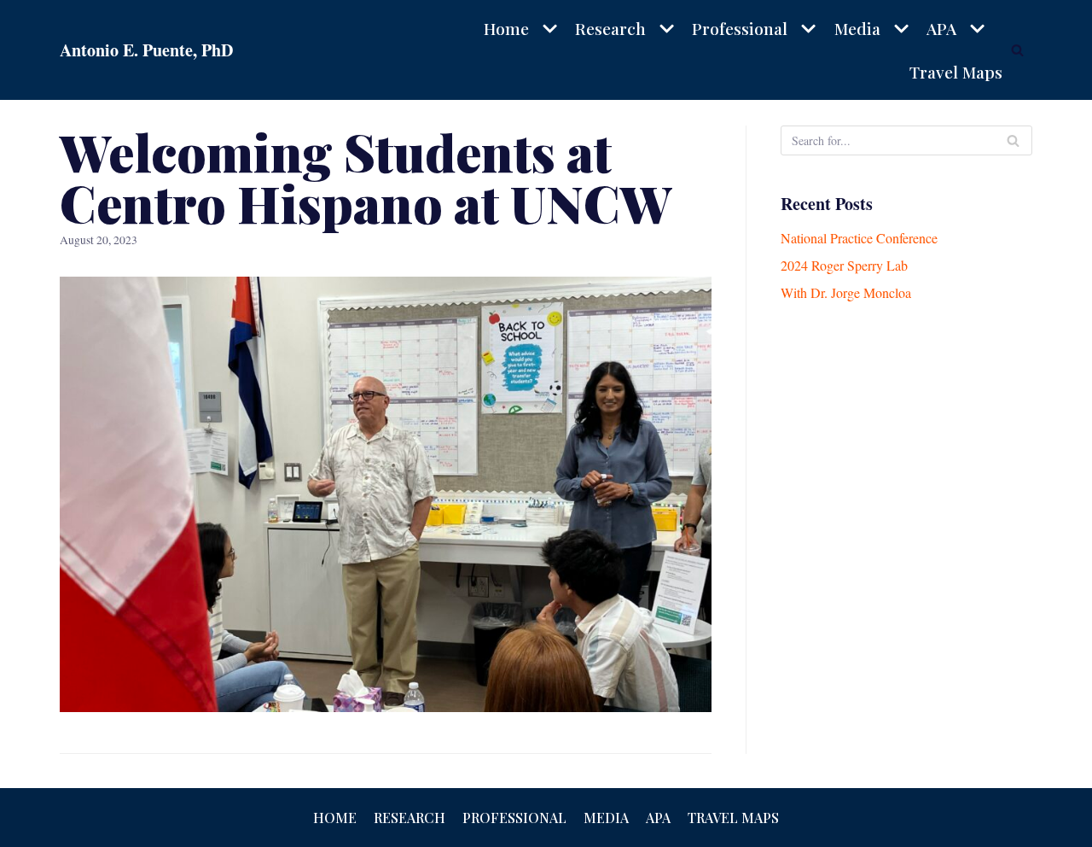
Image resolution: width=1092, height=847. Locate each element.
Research (409, 818)
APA (658, 818)
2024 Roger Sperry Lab (844, 265)
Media (606, 818)
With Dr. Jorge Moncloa (846, 292)
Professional (514, 818)
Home (335, 818)
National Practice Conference (859, 238)
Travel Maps (955, 72)
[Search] (1017, 50)
